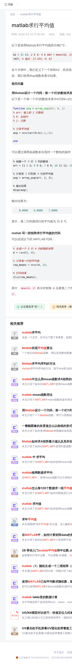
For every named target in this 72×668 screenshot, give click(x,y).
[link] (12, 14)
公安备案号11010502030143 (34, 657)
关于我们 (59, 652)
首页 (12, 14)
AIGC (52, 34)
